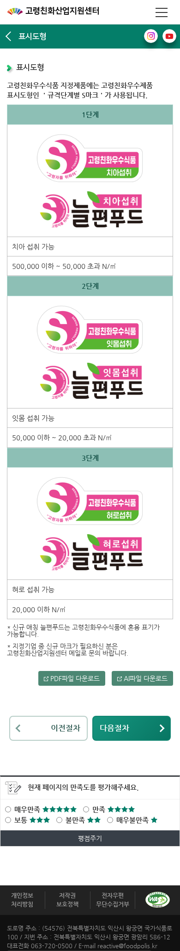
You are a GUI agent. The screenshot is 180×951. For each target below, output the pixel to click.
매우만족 (28, 809)
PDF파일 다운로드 (74, 678)
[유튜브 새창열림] (169, 36)
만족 (99, 809)
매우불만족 (133, 820)
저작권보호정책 (67, 900)
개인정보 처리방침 (22, 900)
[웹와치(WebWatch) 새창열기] (157, 899)
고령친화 (61, 11)
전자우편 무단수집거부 (112, 900)
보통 (21, 820)
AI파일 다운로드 (145, 678)
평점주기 (90, 838)
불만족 (76, 820)
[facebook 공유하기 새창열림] (151, 36)
